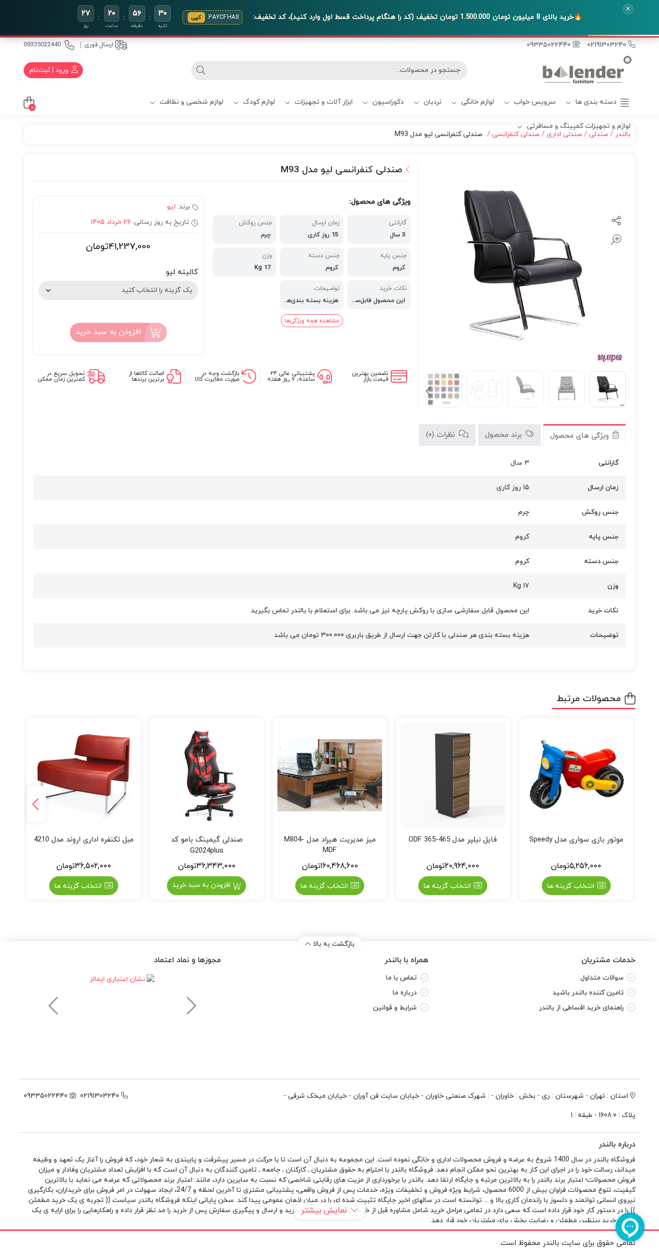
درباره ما (405, 992)
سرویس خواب (534, 102)
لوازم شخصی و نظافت (190, 102)
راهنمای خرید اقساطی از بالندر (581, 1007)
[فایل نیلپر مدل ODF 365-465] (452, 775)
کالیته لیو (182, 272)
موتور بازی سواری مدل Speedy (576, 840)
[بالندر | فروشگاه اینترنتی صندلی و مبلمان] (587, 70)
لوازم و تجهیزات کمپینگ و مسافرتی (578, 126)
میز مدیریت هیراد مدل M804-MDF (330, 845)
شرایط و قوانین (395, 1007)
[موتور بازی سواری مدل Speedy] (576, 775)
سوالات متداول (602, 977)
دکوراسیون (387, 102)
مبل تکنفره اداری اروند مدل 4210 (84, 840)
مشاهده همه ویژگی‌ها (312, 321)
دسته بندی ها (595, 102)
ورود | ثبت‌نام (49, 70)
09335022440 (42, 45)
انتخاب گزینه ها (570, 886)
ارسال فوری (98, 45)
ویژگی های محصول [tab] (580, 436)
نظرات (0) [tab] (441, 435)
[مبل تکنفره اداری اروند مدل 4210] (83, 775)
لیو (171, 206)
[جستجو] (200, 70)
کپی (196, 17)
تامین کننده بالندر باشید (588, 992)
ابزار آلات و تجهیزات (323, 102)
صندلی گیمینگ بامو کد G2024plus (207, 845)
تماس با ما (401, 977)
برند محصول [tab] (504, 435)
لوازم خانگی (476, 102)
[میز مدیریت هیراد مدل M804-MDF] (329, 775)
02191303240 (607, 45)
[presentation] (429, 392)
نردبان (431, 102)
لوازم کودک (258, 102)
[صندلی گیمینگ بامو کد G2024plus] (206, 775)
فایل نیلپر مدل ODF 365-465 (453, 840)
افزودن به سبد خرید (108, 332)
